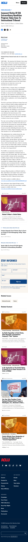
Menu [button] (17, 2)
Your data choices (4, 527)
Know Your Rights (5, 505)
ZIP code (4, 280)
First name (4, 269)
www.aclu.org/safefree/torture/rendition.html (11, 188)
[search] (25, 533)
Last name (15, 269)
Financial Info (4, 483)
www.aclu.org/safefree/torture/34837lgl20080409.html (14, 180)
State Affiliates (5, 488)
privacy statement (16, 287)
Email (3, 275)
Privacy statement (13, 525)
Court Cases (4, 500)
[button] (7, 30)
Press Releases (6, 9)
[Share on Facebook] (2, 30)
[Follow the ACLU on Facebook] (2, 465)
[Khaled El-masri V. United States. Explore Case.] (14, 207)
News (2, 508)
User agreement (4, 525)
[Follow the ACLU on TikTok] (13, 465)
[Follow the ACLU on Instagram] (9, 465)
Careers (3, 477)
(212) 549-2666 (4, 40)
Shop (15, 480)
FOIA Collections (5, 502)
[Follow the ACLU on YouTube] (6, 465)
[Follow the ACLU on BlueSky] (20, 465)
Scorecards (4, 514)
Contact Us (4, 480)
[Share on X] (5, 30)
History (3, 486)
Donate (24, 2)
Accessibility (12, 527)
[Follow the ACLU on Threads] (16, 465)
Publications (4, 511)
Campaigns (4, 497)
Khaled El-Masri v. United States (14, 23)
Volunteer (16, 486)
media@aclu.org (4, 39)
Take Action (17, 483)
